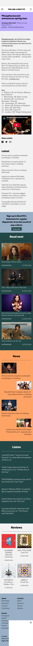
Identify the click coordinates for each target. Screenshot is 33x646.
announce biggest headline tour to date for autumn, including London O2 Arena (14, 195)
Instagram (5, 616)
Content (20, 598)
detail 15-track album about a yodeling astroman (14, 164)
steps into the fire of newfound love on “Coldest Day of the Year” (15, 469)
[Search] (2, 9)
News (4, 27)
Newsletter (6, 601)
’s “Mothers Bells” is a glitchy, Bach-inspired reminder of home (16, 490)
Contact (5, 606)
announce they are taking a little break (14, 171)
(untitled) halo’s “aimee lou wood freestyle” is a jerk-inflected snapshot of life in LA (16, 457)
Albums (20, 608)
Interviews (6, 265)
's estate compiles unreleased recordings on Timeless (14, 156)
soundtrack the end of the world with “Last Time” (16, 480)
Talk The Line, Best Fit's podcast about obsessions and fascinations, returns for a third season (14, 187)
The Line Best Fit (16, 9)
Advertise (5, 603)
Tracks (19, 606)
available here (14, 79)
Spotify (4, 618)
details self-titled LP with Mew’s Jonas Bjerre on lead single (14, 204)
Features (20, 603)
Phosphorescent (8, 39)
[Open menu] (31, 9)
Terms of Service (7, 638)
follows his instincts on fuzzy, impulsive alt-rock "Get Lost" (16, 500)
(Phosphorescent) (16, 27)
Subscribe (16, 229)
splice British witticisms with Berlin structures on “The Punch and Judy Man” (15, 511)
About (4, 598)
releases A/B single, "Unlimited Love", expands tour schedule (13, 178)
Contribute (6, 608)
